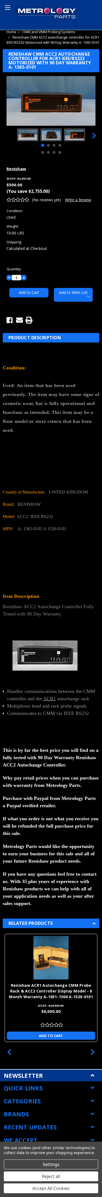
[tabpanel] (27, 135)
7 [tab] (53, 152)
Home (11, 31)
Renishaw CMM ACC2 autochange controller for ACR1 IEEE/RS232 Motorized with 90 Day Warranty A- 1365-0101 (53, 40)
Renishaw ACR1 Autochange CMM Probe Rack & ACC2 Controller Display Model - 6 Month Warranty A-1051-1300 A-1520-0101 (51, 991)
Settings (51, 1164)
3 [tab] (53, 145)
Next (94, 135)
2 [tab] (48, 145)
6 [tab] (48, 152)
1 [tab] (42, 145)
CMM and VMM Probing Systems (48, 31)
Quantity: (14, 268)
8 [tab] (59, 152)
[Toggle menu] (7, 7)
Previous (8, 135)
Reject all (51, 1176)
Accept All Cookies (51, 1188)
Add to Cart (51, 1035)
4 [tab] (59, 145)
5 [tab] (42, 152)
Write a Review (78, 199)
